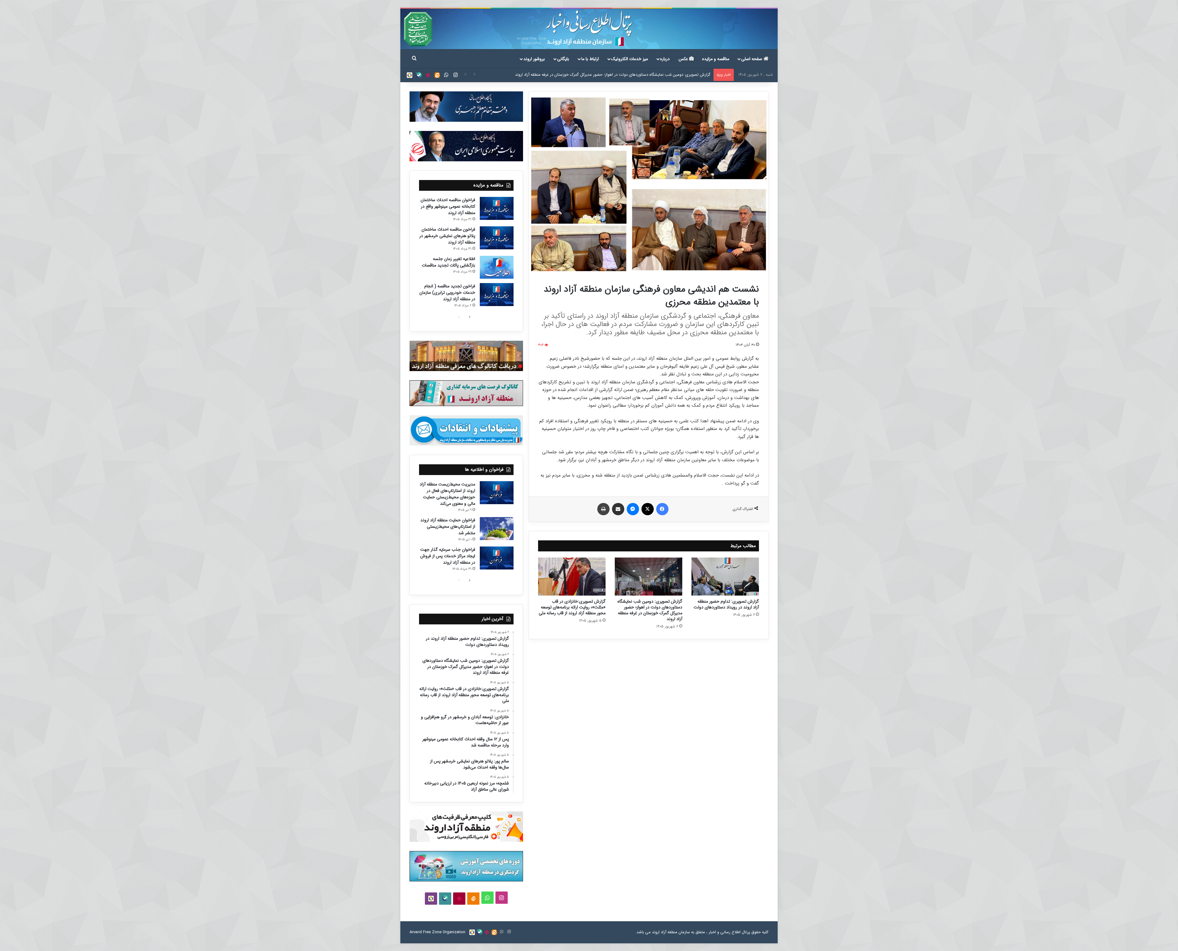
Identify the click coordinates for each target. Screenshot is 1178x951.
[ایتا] (437, 75)
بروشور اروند (534, 59)
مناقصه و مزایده (715, 59)
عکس (684, 59)
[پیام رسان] (633, 509)
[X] (647, 509)
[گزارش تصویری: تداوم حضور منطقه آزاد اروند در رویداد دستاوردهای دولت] (725, 577)
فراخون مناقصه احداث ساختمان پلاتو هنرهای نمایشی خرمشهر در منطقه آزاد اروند (447, 236)
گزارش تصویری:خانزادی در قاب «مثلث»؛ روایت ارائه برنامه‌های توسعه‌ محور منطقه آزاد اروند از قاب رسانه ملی (621, 74)
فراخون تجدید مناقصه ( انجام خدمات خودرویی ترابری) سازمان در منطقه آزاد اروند (447, 292)
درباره (665, 59)
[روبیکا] (409, 75)
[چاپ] (603, 509)
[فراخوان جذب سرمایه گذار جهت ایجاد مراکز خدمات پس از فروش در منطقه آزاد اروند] (497, 557)
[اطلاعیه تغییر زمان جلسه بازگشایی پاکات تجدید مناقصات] (497, 267)
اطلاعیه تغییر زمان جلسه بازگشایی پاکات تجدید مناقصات (448, 262)
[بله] (418, 75)
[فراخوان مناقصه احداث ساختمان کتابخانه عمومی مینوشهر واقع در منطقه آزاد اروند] (497, 208)
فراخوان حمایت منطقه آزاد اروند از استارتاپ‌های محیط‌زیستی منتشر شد (447, 526)
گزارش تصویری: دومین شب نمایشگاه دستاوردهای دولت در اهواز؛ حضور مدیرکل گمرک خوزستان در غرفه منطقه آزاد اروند (650, 610)
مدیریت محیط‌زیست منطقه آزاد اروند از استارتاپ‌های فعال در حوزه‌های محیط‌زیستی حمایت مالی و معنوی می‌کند (447, 494)
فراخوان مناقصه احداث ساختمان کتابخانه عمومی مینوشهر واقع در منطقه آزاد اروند (448, 206)
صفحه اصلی (752, 59)
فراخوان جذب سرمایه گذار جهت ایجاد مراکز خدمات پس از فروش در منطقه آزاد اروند (447, 556)
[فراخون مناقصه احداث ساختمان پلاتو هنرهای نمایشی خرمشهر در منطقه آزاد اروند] (497, 237)
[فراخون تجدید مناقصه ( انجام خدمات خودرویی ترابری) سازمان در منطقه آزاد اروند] (497, 294)
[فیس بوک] (662, 509)
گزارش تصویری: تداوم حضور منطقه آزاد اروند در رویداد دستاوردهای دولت (726, 604)
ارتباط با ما (590, 59)
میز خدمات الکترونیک (629, 59)
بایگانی (563, 59)
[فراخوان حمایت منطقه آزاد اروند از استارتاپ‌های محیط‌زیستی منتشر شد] (497, 528)
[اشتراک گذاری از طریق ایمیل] (618, 509)
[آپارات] (428, 75)
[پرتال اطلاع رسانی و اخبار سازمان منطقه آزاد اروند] (589, 29)
